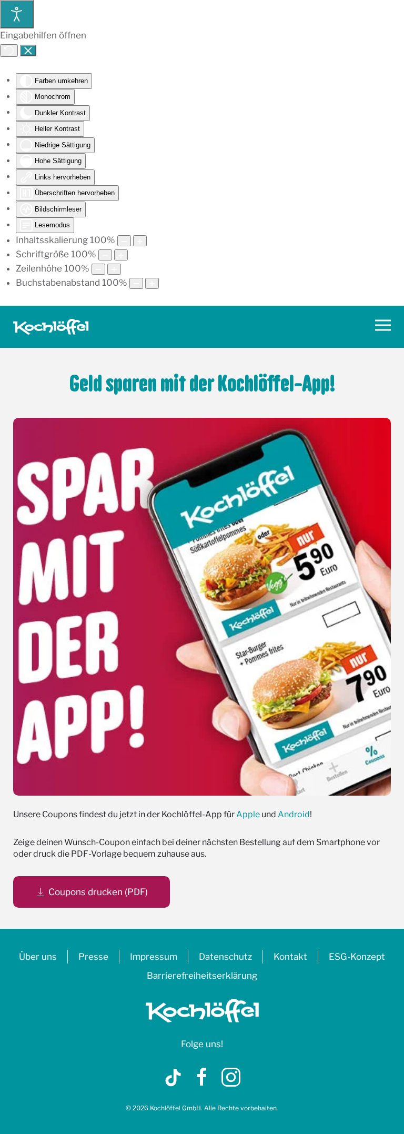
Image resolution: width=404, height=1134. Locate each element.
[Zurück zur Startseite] (51, 327)
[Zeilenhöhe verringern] (98, 269)
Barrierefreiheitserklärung (202, 975)
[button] (383, 327)
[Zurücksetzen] (9, 50)
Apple (248, 814)
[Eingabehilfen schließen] (28, 50)
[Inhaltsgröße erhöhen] (140, 240)
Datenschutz (225, 956)
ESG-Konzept (357, 956)
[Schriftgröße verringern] (105, 254)
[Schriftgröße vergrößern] (121, 254)
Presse (93, 956)
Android (294, 814)
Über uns (38, 956)
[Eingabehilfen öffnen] (17, 14)
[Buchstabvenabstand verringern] (136, 283)
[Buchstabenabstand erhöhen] (152, 283)
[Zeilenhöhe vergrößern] (114, 269)
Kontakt (290, 956)
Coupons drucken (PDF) (98, 892)
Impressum (153, 956)
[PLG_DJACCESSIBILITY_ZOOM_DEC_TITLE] (124, 240)
